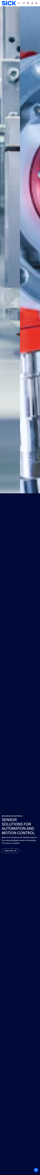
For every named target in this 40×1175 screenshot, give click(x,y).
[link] (9, 3)
